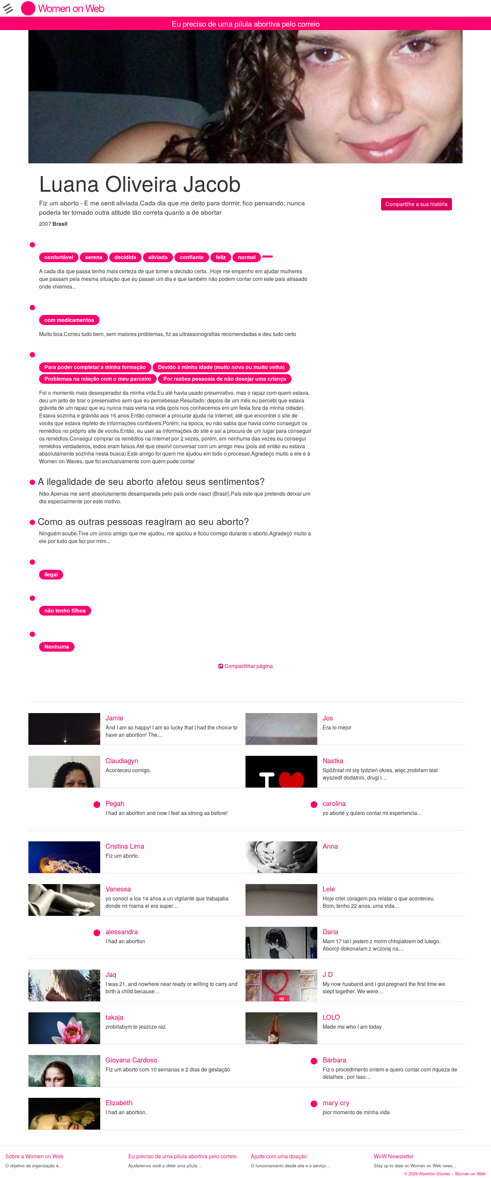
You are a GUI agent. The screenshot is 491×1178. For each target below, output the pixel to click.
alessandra (122, 931)
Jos (328, 717)
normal (247, 257)
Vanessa (118, 888)
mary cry (336, 1102)
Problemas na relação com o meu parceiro (97, 378)
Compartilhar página (248, 666)
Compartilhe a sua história (416, 204)
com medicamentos (69, 320)
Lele (329, 888)
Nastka (333, 760)
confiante (192, 257)
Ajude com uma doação (279, 1156)
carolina (334, 803)
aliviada (158, 257)
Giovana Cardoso (131, 1059)
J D (328, 974)
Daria (330, 931)
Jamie (114, 717)
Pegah (115, 803)
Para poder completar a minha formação (95, 367)
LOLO (331, 1017)
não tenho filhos (65, 610)
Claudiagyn (122, 760)
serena (94, 257)
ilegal (51, 574)
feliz (221, 257)
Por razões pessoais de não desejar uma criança (224, 378)
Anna (330, 846)
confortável (58, 257)
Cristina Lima (125, 846)
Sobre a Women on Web (34, 1156)
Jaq (111, 974)
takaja (114, 1017)
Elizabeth (119, 1102)
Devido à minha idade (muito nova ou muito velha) (221, 367)
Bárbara (334, 1059)
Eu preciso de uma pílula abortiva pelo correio (246, 23)
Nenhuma (56, 646)
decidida (125, 257)
